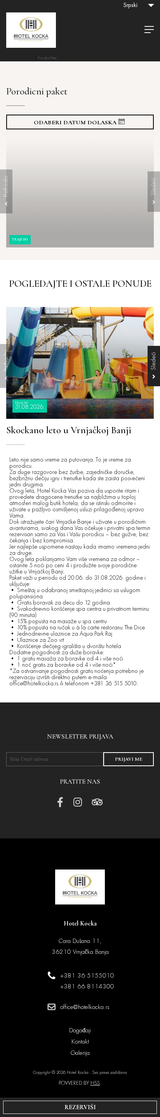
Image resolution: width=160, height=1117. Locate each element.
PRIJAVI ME (128, 759)
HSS (95, 1083)
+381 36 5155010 (87, 975)
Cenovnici (28, 58)
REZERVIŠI (80, 1107)
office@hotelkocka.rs (84, 1007)
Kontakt (80, 1042)
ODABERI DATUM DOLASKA (75, 122)
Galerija (80, 1053)
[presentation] (6, 192)
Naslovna (12, 58)
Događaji (80, 1030)
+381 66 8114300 (87, 986)
